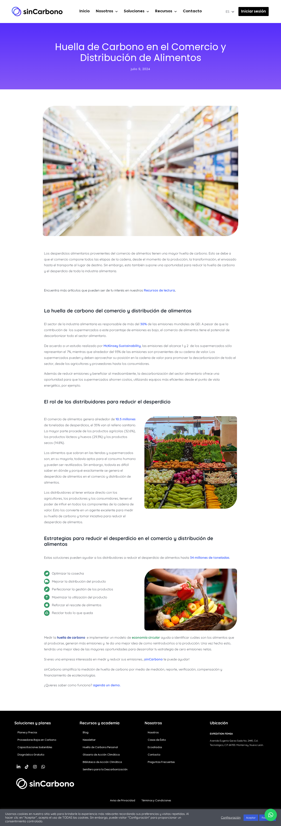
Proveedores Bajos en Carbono (36, 740)
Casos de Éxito (157, 740)
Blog (85, 733)
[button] (107, 11)
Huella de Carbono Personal (100, 747)
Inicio (84, 11)
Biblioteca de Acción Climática (102, 762)
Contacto (192, 11)
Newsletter (89, 740)
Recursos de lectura (159, 290)
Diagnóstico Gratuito (30, 755)
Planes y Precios (27, 733)
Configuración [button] (230, 817)
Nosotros (104, 11)
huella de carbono (71, 637)
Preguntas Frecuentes (161, 762)
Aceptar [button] (251, 817)
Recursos (163, 11)
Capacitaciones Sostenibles (34, 747)
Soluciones (134, 11)
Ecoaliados (155, 747)
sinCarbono (153, 659)
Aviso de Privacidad (122, 801)
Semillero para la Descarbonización (105, 769)
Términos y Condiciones (156, 801)
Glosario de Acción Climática (101, 755)
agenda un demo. (107, 685)
